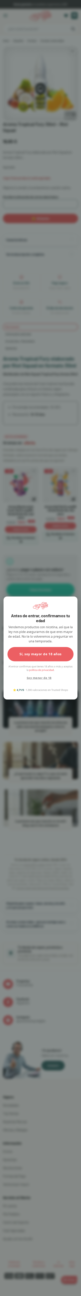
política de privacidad (41, 670)
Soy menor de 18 (39, 678)
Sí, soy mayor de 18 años (40, 654)
